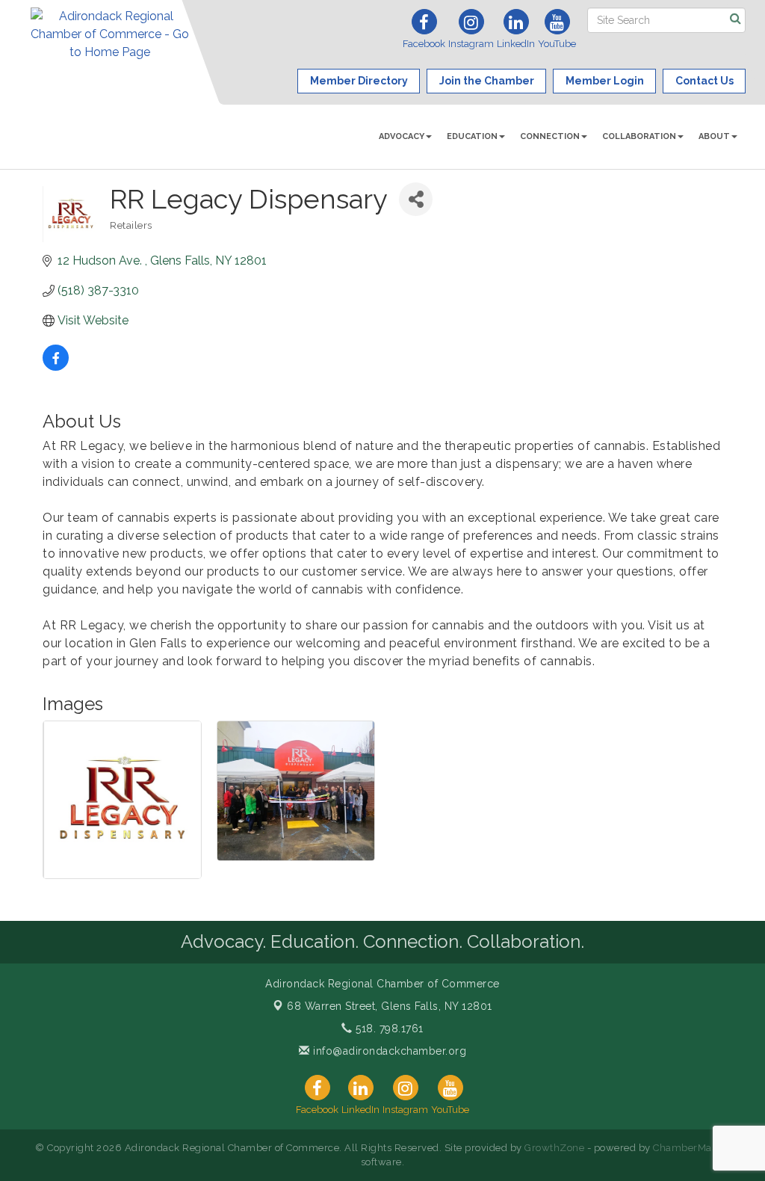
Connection (550, 136)
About (714, 136)
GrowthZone (554, 1147)
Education (472, 136)
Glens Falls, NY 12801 (389, 1006)
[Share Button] (416, 199)
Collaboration (639, 136)
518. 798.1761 (388, 1028)
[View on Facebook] (56, 367)
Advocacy (401, 136)
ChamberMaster (691, 1147)
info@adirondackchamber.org (388, 1051)
